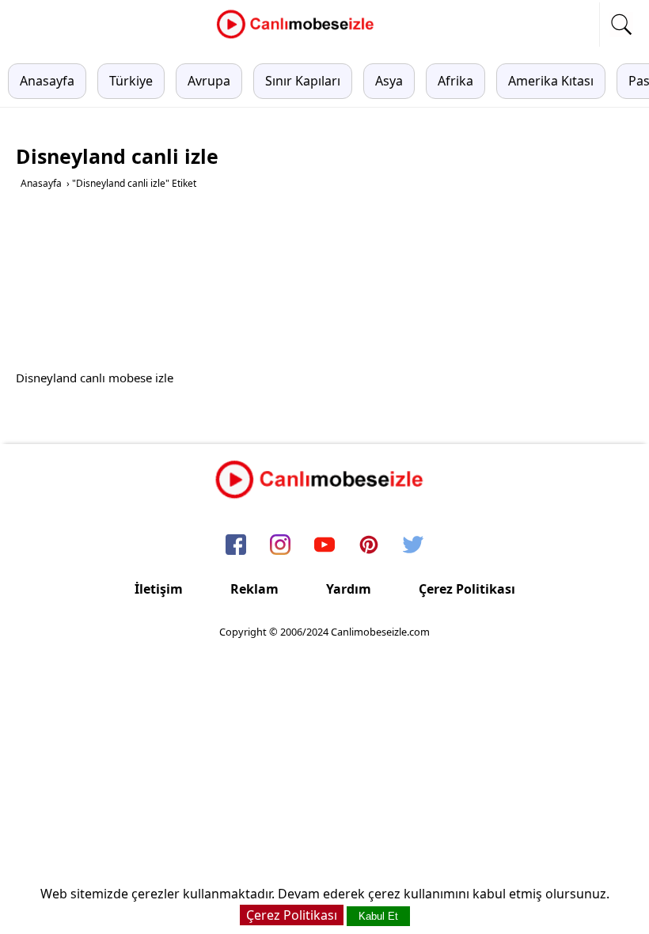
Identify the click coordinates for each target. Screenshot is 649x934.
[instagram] (280, 546)
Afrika (455, 80)
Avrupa (209, 80)
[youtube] (324, 546)
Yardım (348, 589)
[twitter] (413, 546)
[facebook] (236, 546)
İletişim (159, 589)
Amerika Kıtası (551, 80)
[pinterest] (369, 546)
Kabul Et (378, 916)
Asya (389, 80)
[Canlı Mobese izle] (299, 36)
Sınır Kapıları (302, 80)
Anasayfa (47, 80)
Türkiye (131, 80)
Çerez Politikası (467, 589)
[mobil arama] (621, 24)
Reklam (254, 589)
